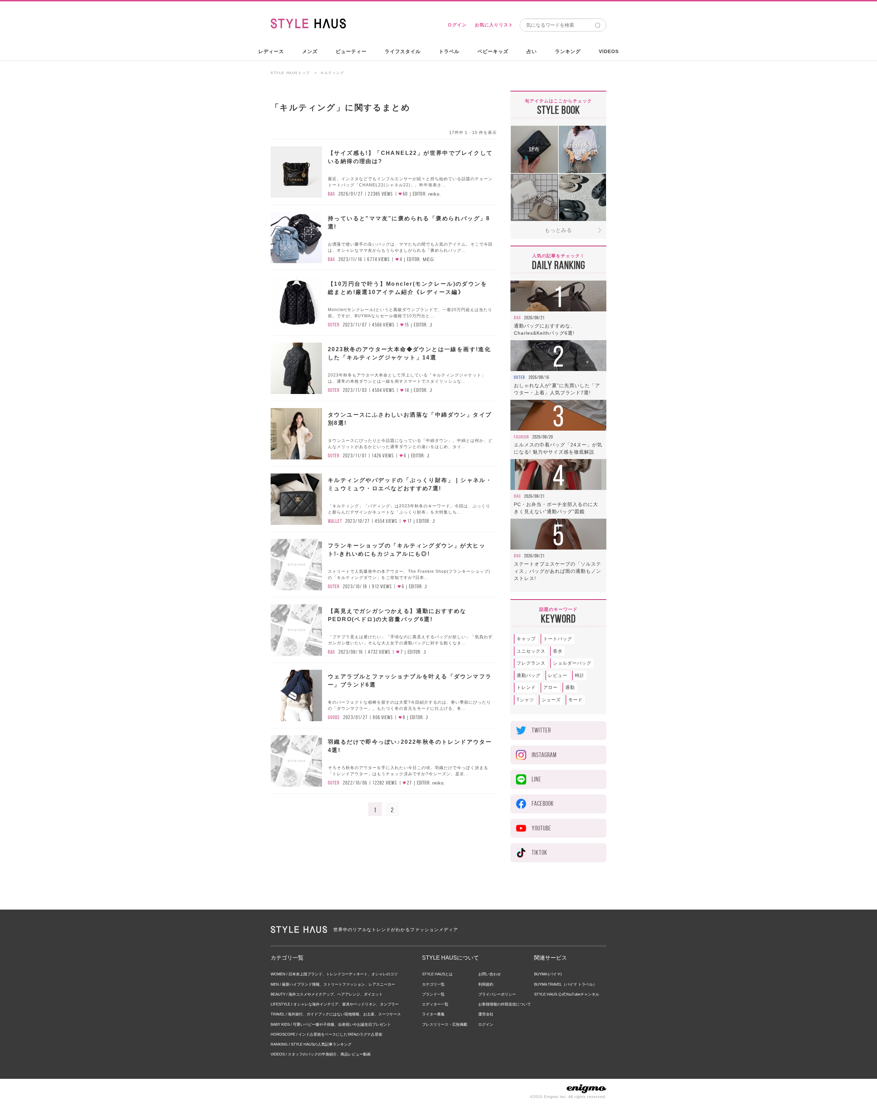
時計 (579, 675)
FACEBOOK (543, 803)
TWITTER (541, 730)
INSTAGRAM (544, 754)
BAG (331, 194)
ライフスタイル (403, 51)
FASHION (521, 437)
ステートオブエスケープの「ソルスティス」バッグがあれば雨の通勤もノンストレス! (557, 571)
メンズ (310, 51)
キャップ (526, 638)
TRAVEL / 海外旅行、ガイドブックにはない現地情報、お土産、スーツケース (336, 1014)
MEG (428, 259)
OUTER (333, 325)
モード (575, 699)
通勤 (570, 687)
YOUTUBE (541, 828)
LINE (536, 779)
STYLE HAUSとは (437, 974)
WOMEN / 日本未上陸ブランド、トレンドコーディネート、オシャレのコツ (334, 974)
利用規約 (485, 984)
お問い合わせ (489, 974)
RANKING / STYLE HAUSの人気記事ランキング (311, 1044)
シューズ (551, 699)
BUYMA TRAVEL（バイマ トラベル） (565, 984)
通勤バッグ (529, 675)
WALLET (335, 521)
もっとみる (558, 230)
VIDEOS (609, 51)
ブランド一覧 (433, 994)
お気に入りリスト (494, 24)
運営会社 (485, 1014)
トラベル (449, 51)
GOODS (334, 717)
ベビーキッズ (493, 51)
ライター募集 (433, 1014)
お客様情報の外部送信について (504, 1004)
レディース (271, 51)
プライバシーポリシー (497, 994)
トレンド (526, 687)
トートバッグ (557, 638)
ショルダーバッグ (572, 663)
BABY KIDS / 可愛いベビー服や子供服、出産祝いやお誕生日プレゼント (331, 1024)
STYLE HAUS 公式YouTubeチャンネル (566, 994)
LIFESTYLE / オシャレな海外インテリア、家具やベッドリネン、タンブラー (335, 1004)
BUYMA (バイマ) (548, 974)
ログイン (457, 24)
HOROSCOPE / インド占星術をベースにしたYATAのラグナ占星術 (326, 1034)
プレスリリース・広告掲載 (444, 1024)
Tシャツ (525, 699)
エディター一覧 (435, 1004)
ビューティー (351, 51)
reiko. (434, 194)
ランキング (568, 51)
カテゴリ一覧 (433, 984)
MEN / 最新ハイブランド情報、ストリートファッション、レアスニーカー (333, 984)
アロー (550, 687)
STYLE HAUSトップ (290, 73)
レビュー (557, 675)
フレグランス (531, 663)
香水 (558, 651)
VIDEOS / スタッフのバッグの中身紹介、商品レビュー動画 (321, 1054)
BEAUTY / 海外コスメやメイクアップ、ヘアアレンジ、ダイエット (327, 994)
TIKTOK (539, 852)
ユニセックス (531, 651)
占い (532, 51)
